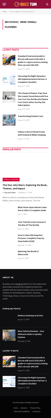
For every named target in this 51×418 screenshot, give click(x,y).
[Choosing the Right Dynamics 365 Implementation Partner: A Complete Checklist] (9, 80)
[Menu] (4, 4)
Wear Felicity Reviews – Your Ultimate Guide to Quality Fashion (31, 334)
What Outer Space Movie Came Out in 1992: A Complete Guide (32, 209)
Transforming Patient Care (30, 116)
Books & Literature (11, 179)
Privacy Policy (35, 408)
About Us (24, 408)
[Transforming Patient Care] (9, 120)
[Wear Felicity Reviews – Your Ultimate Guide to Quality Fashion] (9, 335)
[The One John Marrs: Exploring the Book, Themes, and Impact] (25, 167)
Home (15, 408)
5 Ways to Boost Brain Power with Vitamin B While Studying (32, 133)
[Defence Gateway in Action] (9, 319)
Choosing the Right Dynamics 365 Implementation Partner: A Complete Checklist (32, 79)
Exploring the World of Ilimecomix (28, 253)
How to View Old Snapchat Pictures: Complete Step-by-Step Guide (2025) (31, 238)
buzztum (21, 402)
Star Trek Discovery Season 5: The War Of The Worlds (32, 223)
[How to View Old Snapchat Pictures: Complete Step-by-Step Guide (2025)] (9, 239)
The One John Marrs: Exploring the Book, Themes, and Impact (25, 186)
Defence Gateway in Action (30, 315)
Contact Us (36, 411)
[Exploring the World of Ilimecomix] (9, 255)
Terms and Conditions (21, 411)
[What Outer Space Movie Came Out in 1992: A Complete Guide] (9, 211)
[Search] (47, 4)
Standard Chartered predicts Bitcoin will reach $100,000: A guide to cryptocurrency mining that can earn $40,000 (33, 61)
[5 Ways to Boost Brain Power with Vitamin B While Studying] (9, 135)
